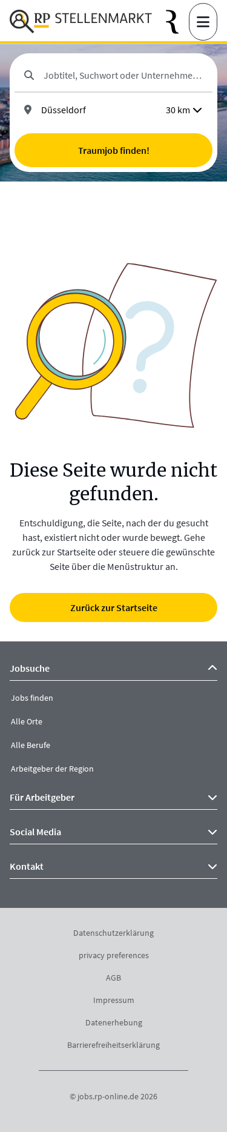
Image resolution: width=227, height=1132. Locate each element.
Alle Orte (26, 721)
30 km (178, 110)
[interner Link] (81, 22)
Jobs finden (32, 697)
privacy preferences (114, 955)
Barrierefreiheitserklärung (113, 1044)
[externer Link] (177, 22)
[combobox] (123, 75)
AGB (113, 977)
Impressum (113, 1000)
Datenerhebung (113, 1022)
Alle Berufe (30, 745)
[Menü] (203, 22)
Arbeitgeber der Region (52, 768)
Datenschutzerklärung (113, 932)
